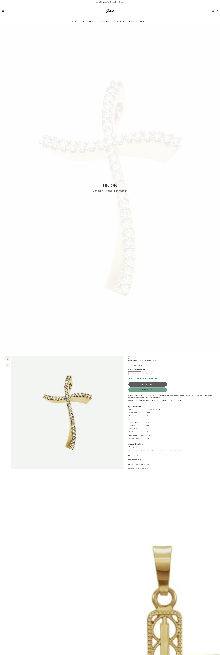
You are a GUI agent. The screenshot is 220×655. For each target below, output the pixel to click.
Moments (104, 21)
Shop (74, 21)
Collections (88, 21)
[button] (132, 365)
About (143, 21)
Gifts (132, 21)
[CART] (217, 11)
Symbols (119, 21)
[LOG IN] (213, 11)
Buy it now (147, 390)
